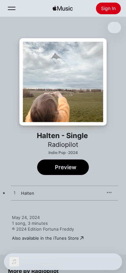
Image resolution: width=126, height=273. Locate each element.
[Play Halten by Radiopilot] (14, 193)
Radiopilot (63, 144)
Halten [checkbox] (27, 193)
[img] (63, 8)
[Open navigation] (12, 8)
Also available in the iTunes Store (45, 238)
